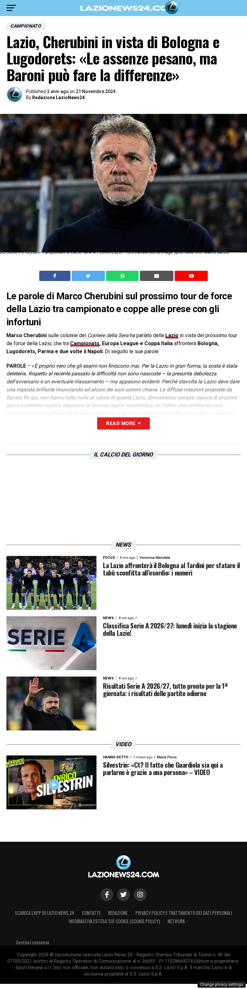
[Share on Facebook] (55, 276)
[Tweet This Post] (89, 276)
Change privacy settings (221, 984)
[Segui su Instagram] (140, 894)
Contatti (91, 912)
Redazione (118, 912)
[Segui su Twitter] (123, 894)
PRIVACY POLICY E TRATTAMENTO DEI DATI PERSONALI (183, 912)
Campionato (84, 343)
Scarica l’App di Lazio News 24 (44, 912)
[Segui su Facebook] (106, 894)
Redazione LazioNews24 (58, 97)
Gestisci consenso (32, 942)
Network (176, 921)
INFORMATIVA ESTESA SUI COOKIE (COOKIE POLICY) (114, 921)
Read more (120, 423)
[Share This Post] (123, 276)
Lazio (171, 335)
